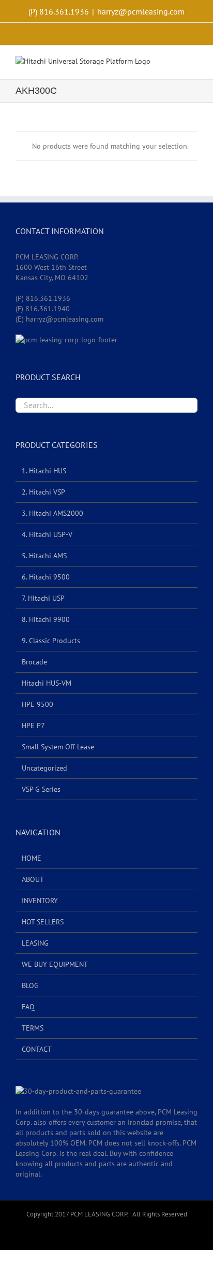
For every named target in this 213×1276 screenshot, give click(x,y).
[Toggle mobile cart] (175, 63)
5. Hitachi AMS (44, 555)
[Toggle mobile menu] (193, 63)
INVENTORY (40, 900)
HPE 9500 (37, 704)
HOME (31, 858)
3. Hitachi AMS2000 (52, 513)
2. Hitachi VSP (43, 492)
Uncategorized (44, 768)
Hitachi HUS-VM (46, 683)
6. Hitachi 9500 (46, 577)
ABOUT (33, 879)
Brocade (34, 661)
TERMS (32, 1028)
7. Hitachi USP (43, 598)
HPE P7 (33, 725)
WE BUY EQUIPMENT (55, 964)
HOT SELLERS (43, 921)
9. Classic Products (51, 640)
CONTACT (37, 1049)
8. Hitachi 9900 (46, 619)
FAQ (28, 1006)
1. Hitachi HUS (44, 470)
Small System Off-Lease (58, 746)
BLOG (30, 985)
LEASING (35, 943)
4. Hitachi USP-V (47, 534)
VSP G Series (41, 789)
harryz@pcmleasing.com (141, 11)
